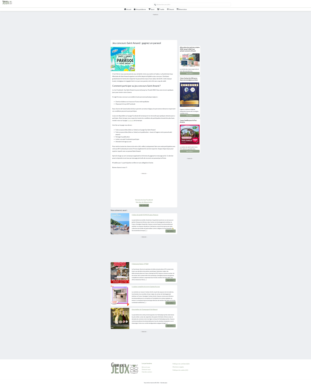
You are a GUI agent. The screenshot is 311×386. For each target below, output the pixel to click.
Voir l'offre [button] (143, 205)
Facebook (130, 120)
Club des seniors (147, 372)
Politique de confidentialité (181, 364)
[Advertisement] (155, 27)
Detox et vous (146, 369)
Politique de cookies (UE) (180, 370)
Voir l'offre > (170, 231)
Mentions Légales (178, 367)
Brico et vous (146, 367)
